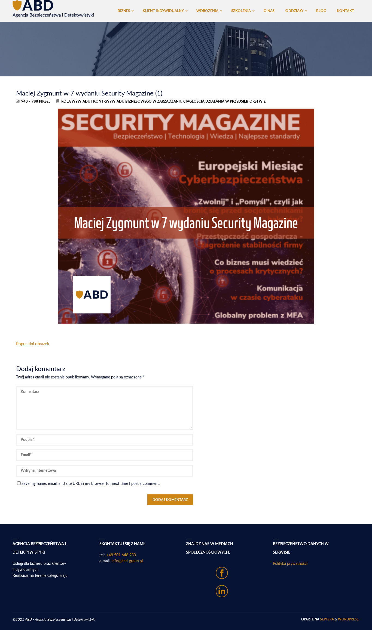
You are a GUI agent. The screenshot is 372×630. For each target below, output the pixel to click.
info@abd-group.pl (127, 561)
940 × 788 (30, 101)
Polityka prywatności (290, 564)
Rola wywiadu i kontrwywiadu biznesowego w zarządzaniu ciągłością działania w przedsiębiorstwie (163, 101)
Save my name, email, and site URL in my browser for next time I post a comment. (91, 484)
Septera (326, 619)
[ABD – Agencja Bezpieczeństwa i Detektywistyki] (53, 8)
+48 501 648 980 (121, 555)
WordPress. (348, 619)
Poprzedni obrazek (32, 344)
